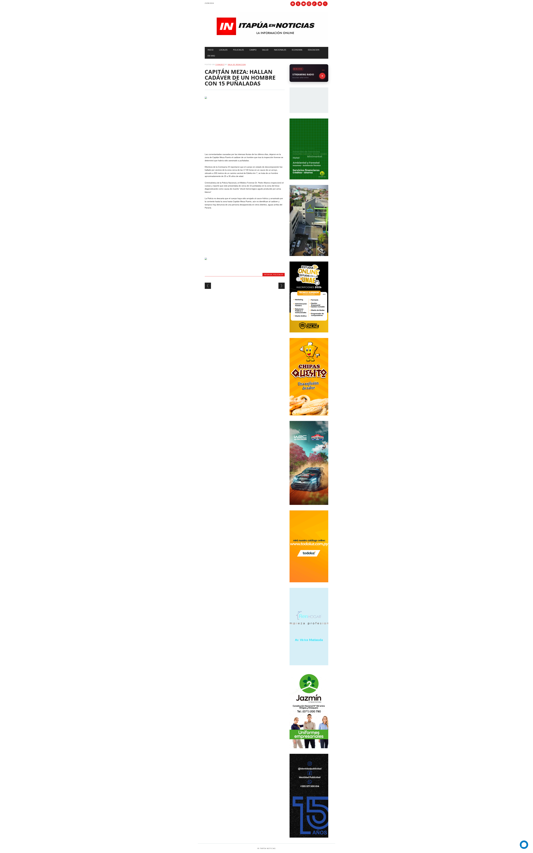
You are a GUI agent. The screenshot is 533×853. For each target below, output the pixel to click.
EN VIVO (211, 55)
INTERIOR (268, 274)
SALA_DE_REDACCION (237, 64)
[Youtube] (303, 3)
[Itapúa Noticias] (266, 41)
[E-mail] (319, 3)
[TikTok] (314, 3)
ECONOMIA (297, 49)
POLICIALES (238, 49)
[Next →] (281, 286)
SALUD (265, 49)
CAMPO (253, 49)
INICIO (210, 49)
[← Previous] (208, 286)
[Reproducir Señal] (322, 76)
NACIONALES (280, 49)
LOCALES (223, 49)
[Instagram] (309, 3)
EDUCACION (313, 49)
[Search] (325, 3)
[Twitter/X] (298, 3)
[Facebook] (292, 3)
